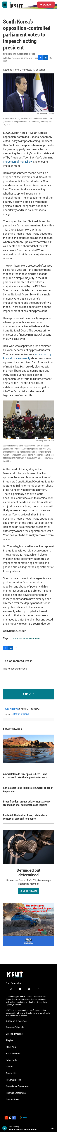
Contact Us (11, 1073)
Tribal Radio (11, 1060)
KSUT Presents (13, 1053)
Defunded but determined (28, 872)
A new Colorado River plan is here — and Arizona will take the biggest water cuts (25, 775)
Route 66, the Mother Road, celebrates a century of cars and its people (25, 817)
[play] (5, 1128)
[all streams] (53, 1128)
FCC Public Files (13, 1080)
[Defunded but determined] (28, 847)
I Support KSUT (28, 890)
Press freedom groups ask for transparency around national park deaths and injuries (26, 803)
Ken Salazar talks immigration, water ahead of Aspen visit (28, 789)
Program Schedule (15, 1027)
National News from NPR (26, 638)
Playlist (9, 1040)
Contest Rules (12, 1099)
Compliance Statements (17, 1086)
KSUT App (11, 1047)
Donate (47, 4)
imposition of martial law (18, 161)
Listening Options (14, 1034)
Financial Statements (16, 1093)
